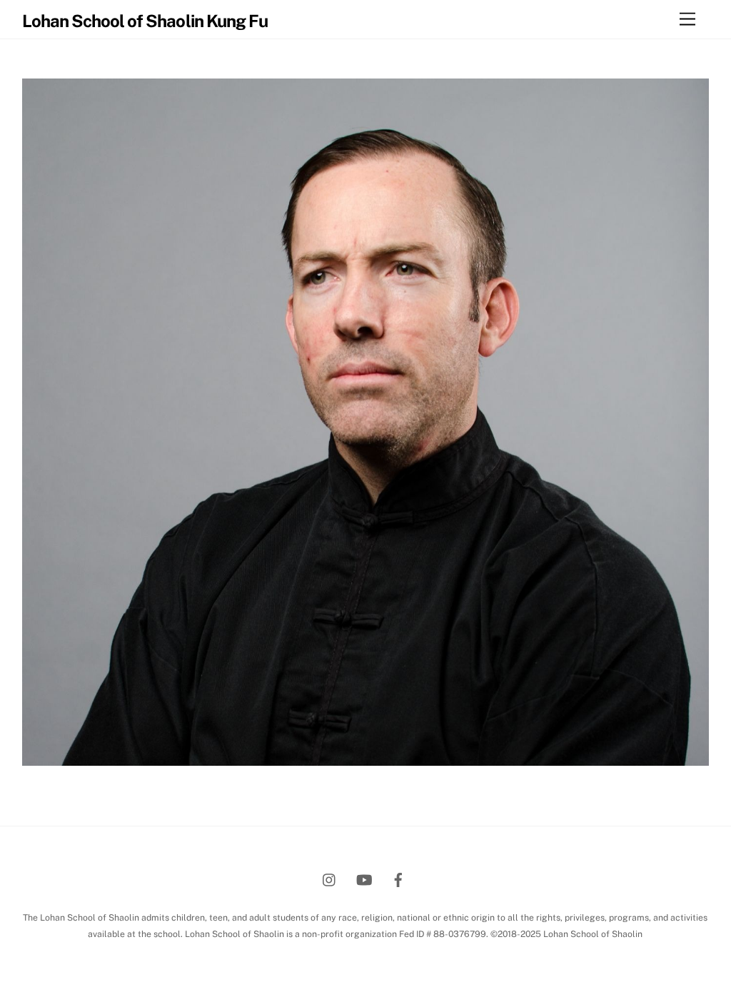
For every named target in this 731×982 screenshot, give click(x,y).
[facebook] (398, 878)
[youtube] (364, 878)
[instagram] (330, 878)
